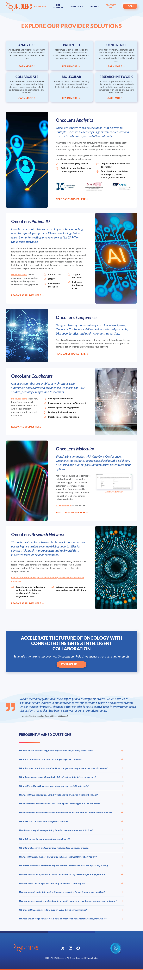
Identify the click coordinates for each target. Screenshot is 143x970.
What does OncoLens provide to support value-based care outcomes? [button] (53, 909)
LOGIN (130, 6)
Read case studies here (71, 199)
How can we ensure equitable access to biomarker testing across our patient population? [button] (62, 874)
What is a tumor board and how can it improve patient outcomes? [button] (51, 759)
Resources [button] (77, 6)
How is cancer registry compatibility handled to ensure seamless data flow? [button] (56, 830)
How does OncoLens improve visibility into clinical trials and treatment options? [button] (58, 794)
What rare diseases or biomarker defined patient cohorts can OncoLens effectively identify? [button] (64, 865)
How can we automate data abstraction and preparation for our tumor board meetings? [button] (62, 892)
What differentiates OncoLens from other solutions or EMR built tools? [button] (54, 786)
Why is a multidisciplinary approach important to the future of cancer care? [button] (56, 750)
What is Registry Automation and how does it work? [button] (44, 839)
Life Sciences (58, 6)
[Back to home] (19, 6)
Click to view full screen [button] (114, 492)
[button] (114, 481)
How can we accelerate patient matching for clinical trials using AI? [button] (52, 883)
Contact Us (111, 6)
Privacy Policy (91, 958)
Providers (40, 6)
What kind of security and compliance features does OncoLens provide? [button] (54, 847)
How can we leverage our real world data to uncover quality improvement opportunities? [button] (62, 918)
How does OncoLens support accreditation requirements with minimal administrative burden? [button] (65, 812)
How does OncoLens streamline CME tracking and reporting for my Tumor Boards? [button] (59, 803)
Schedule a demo (19, 274)
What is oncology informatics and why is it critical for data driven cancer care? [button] (57, 777)
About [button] (93, 6)
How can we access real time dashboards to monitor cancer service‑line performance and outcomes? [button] (68, 901)
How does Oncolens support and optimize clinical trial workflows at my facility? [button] (58, 856)
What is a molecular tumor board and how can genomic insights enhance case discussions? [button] (63, 768)
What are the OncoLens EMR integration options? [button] (43, 821)
